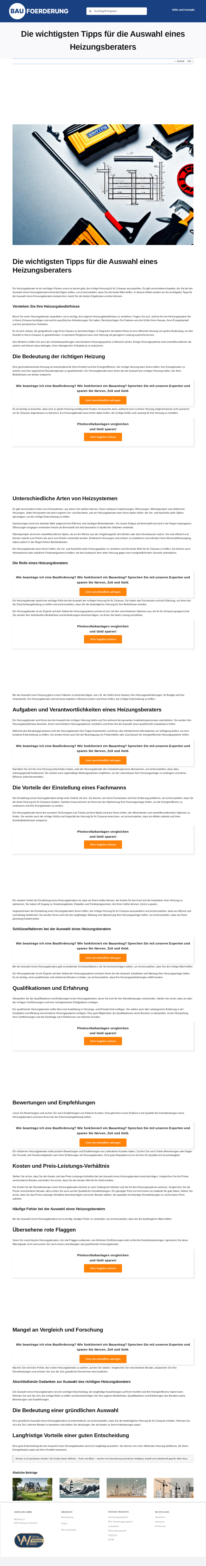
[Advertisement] (103, 94)
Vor (189, 61)
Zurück (180, 61)
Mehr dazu (182, 1458)
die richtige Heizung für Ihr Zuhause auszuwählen (114, 288)
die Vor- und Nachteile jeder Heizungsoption (81, 549)
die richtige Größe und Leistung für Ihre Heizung (137, 413)
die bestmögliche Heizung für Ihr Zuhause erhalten (147, 1421)
